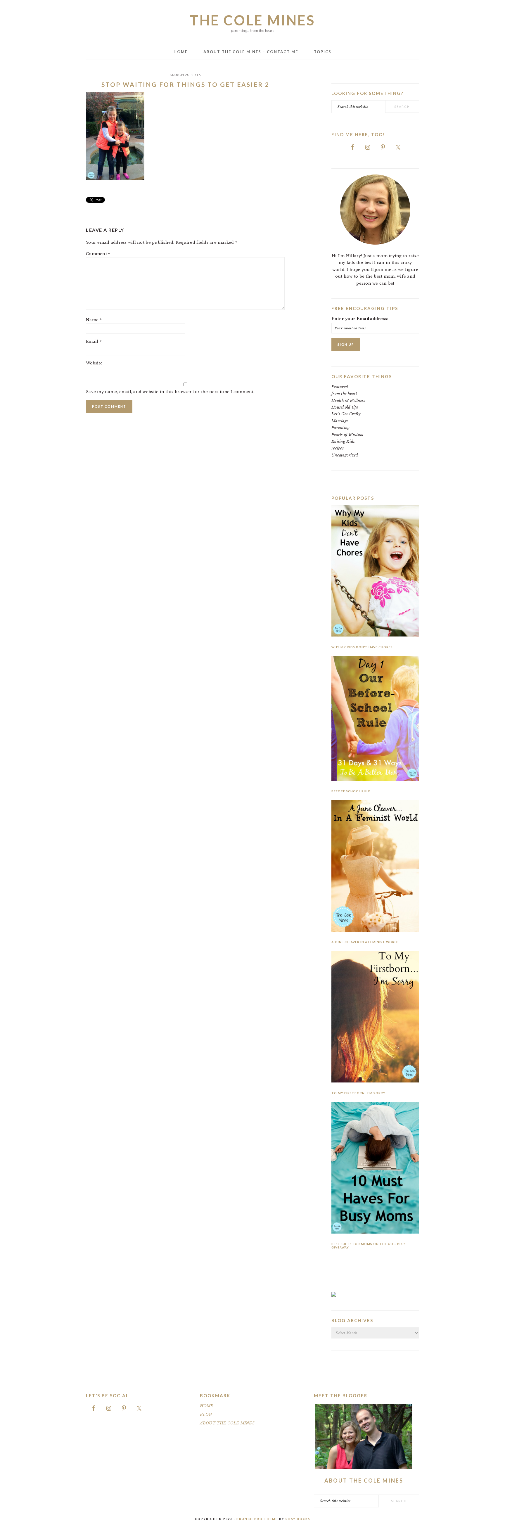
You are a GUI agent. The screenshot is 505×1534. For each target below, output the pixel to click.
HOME (207, 1405)
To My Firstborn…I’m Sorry (358, 1093)
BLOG (206, 1414)
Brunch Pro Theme (257, 1519)
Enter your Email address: (360, 318)
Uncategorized (344, 455)
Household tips (344, 407)
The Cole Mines (252, 20)
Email (94, 341)
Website (94, 363)
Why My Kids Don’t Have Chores (362, 647)
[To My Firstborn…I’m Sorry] (375, 1018)
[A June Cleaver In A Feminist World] (375, 867)
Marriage (339, 420)
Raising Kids (343, 441)
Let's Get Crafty (346, 413)
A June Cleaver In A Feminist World (365, 942)
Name (94, 319)
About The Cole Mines (363, 1480)
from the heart (344, 393)
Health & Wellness (348, 400)
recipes (337, 448)
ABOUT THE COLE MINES (227, 1423)
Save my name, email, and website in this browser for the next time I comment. (170, 391)
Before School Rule (350, 791)
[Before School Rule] (375, 719)
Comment (98, 253)
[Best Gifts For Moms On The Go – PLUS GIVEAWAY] (375, 1169)
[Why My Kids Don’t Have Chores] (375, 572)
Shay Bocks (298, 1519)
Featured (339, 386)
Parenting (340, 427)
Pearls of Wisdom (347, 434)
